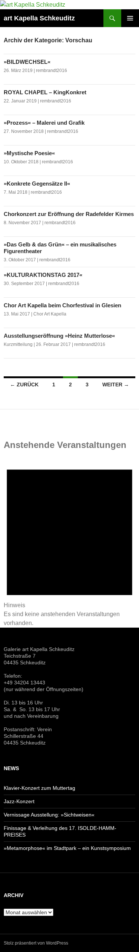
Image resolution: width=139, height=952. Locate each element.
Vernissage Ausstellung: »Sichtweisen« (49, 815)
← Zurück (24, 384)
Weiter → (115, 384)
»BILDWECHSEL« (28, 62)
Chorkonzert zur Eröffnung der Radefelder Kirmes (69, 214)
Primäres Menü (130, 18)
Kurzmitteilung (18, 344)
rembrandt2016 (51, 70)
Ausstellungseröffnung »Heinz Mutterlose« (59, 336)
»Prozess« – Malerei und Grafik (44, 123)
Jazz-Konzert (19, 801)
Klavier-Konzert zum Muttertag (39, 788)
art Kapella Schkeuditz (39, 18)
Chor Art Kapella (49, 314)
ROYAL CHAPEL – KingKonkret (45, 92)
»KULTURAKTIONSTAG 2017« (43, 275)
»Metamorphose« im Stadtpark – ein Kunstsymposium (67, 848)
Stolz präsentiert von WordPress (36, 943)
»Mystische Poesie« (29, 153)
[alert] (69, 541)
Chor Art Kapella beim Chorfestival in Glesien (62, 305)
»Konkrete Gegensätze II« (37, 183)
